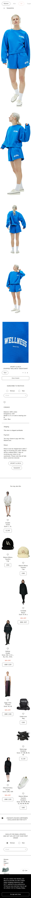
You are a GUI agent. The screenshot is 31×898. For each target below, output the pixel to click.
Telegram (6, 874)
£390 (7, 565)
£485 (23, 807)
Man (23, 391)
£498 (8, 714)
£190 (23, 722)
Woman (12, 391)
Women (6, 3)
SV (21, 3)
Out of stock (15, 378)
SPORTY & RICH (15, 367)
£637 (23, 622)
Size (5, 372)
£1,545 (8, 530)
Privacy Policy (20, 888)
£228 (8, 664)
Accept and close (15, 894)
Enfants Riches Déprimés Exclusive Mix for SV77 (17, 819)
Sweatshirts (10, 8)
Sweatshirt (17, 468)
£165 (8, 799)
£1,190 (23, 759)
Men (14, 3)
